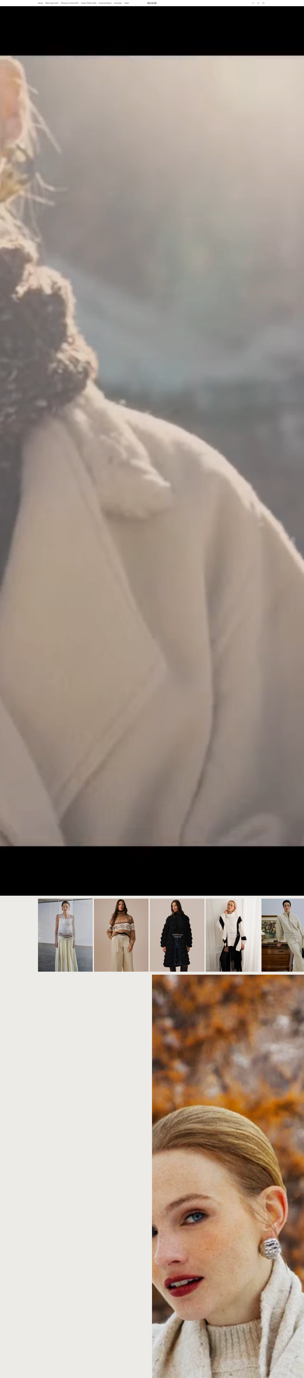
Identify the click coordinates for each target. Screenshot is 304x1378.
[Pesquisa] (253, 3)
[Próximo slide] (263, 935)
